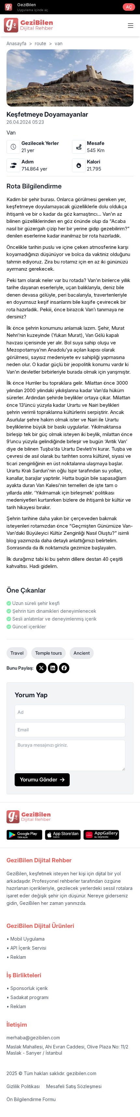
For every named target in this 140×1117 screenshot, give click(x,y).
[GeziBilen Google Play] (24, 835)
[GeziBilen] (28, 25)
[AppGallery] (101, 835)
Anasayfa (16, 43)
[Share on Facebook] (64, 668)
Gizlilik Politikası (23, 1086)
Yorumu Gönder (38, 779)
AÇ (129, 7)
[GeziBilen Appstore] (63, 835)
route (40, 43)
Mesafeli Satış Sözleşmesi (74, 1086)
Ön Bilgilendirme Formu (31, 1099)
